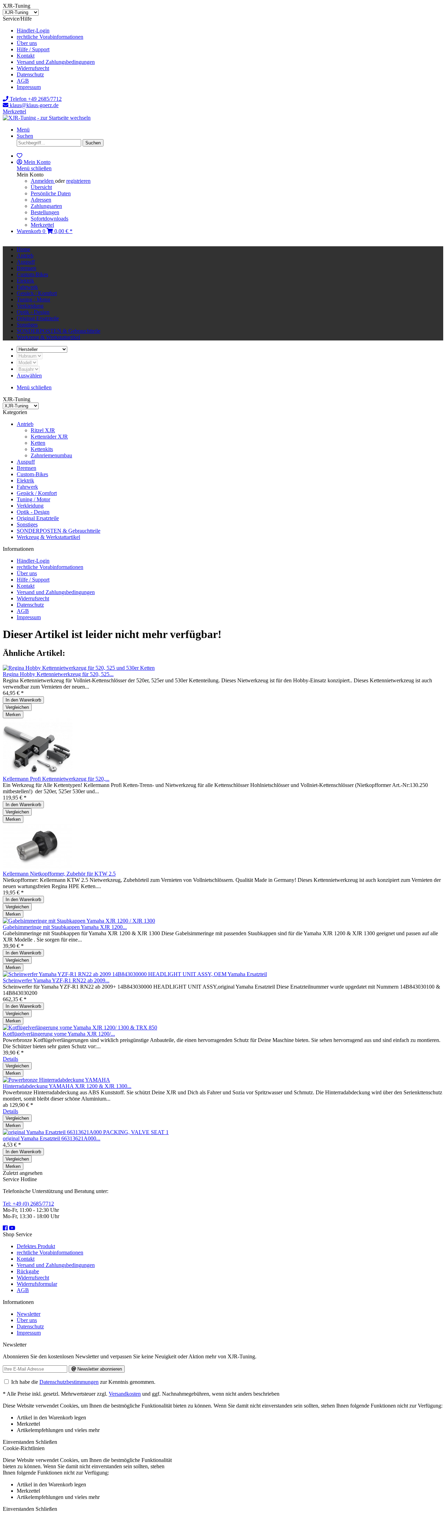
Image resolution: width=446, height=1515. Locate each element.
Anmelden (43, 181)
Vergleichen (17, 707)
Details (10, 1059)
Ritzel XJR (43, 430)
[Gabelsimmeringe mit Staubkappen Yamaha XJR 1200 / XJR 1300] (79, 921)
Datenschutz (30, 74)
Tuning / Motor (33, 499)
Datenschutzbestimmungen (69, 1382)
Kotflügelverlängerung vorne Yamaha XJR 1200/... (59, 1034)
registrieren (78, 181)
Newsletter (28, 1314)
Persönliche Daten (51, 193)
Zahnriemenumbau (51, 455)
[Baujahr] (28, 369)
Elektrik (25, 480)
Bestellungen (45, 212)
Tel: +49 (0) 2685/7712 (28, 1204)
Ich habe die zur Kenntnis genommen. (83, 1382)
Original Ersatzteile (38, 518)
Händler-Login (33, 30)
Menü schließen (34, 168)
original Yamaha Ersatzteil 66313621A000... (51, 1138)
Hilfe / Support (33, 49)
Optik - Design (33, 512)
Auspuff (26, 462)
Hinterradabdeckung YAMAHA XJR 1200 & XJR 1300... (67, 1086)
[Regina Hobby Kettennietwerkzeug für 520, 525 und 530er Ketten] (79, 668)
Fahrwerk (27, 487)
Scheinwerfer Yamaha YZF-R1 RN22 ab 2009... (56, 980)
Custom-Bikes (32, 474)
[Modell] (27, 362)
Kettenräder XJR (49, 437)
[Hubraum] (30, 356)
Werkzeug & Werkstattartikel (48, 537)
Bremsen (26, 468)
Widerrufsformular (37, 1284)
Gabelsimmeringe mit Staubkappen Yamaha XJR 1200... (65, 927)
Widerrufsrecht (33, 68)
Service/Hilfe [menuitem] (49, 53)
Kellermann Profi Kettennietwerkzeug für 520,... (56, 779)
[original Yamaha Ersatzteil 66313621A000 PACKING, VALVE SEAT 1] (86, 1132)
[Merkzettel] (19, 156)
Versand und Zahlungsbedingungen (56, 62)
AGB (23, 81)
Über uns (27, 43)
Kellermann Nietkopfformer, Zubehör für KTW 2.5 (59, 874)
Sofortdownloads (49, 219)
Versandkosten (125, 1394)
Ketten (38, 443)
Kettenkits (42, 449)
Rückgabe (28, 1271)
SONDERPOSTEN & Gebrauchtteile (58, 531)
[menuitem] (230, 31)
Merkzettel (14, 111)
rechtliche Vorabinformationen (50, 37)
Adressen (41, 200)
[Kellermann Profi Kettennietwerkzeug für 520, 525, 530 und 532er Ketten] (37, 772)
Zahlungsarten (46, 206)
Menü (23, 130)
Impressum (29, 87)
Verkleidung (30, 506)
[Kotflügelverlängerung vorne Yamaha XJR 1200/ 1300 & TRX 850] (80, 1027)
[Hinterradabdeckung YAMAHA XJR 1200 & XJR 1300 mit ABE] (56, 1080)
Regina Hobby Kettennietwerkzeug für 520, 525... (58, 674)
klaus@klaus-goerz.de (33, 105)
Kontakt (25, 56)
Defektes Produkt (36, 1246)
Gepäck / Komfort (37, 493)
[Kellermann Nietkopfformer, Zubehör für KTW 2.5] (37, 867)
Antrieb (25, 424)
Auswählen (29, 375)
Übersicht (41, 187)
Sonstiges (27, 524)
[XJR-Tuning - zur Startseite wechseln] (47, 118)
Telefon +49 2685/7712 (35, 99)
